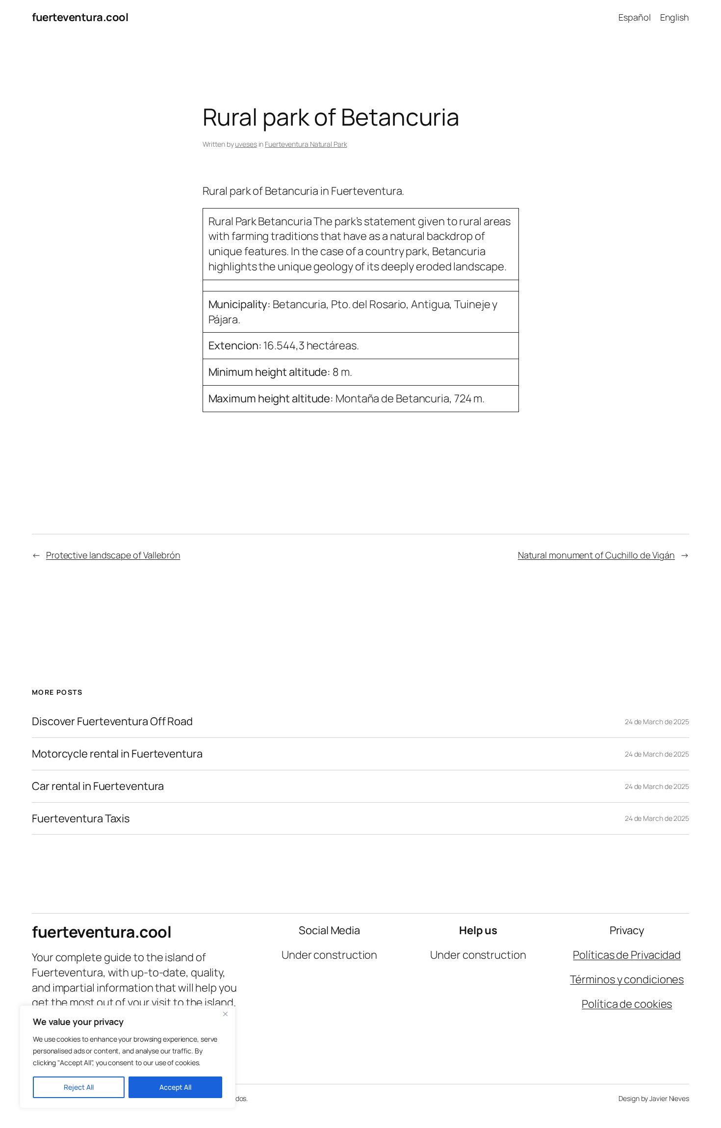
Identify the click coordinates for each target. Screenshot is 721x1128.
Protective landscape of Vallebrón (113, 555)
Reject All (79, 1087)
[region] (127, 1056)
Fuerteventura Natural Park (306, 144)
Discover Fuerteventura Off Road (112, 721)
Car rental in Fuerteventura (98, 786)
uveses (246, 144)
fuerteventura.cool (80, 17)
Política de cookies (627, 1004)
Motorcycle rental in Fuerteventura (117, 754)
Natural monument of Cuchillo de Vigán (596, 555)
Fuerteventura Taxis (81, 819)
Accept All (175, 1087)
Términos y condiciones (627, 979)
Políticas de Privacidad (627, 954)
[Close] (225, 1014)
